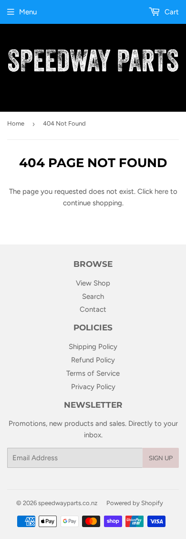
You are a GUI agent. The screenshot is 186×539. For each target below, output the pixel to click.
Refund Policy (93, 360)
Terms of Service (93, 373)
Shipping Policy (93, 346)
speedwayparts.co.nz (67, 503)
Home (15, 123)
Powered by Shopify (134, 503)
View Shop (93, 283)
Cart (171, 12)
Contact (93, 309)
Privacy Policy (93, 386)
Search (93, 296)
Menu (28, 12)
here (161, 191)
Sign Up (161, 458)
